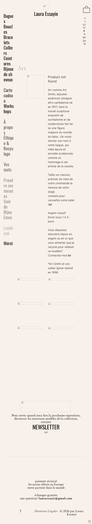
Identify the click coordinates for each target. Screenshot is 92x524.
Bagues (8, 18)
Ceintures (8, 61)
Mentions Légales (46, 511)
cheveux (8, 77)
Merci (8, 243)
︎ (86, 9)
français (84, 39)
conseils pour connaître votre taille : (61, 200)
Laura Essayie (46, 13)
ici (69, 255)
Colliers (8, 50)
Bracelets (8, 39)
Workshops (9, 108)
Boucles (8, 29)
